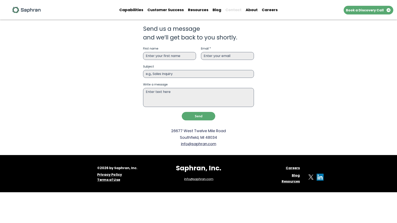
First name (150, 48)
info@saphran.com (198, 143)
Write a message (155, 84)
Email (206, 48)
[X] (310, 177)
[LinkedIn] (320, 177)
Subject (148, 66)
